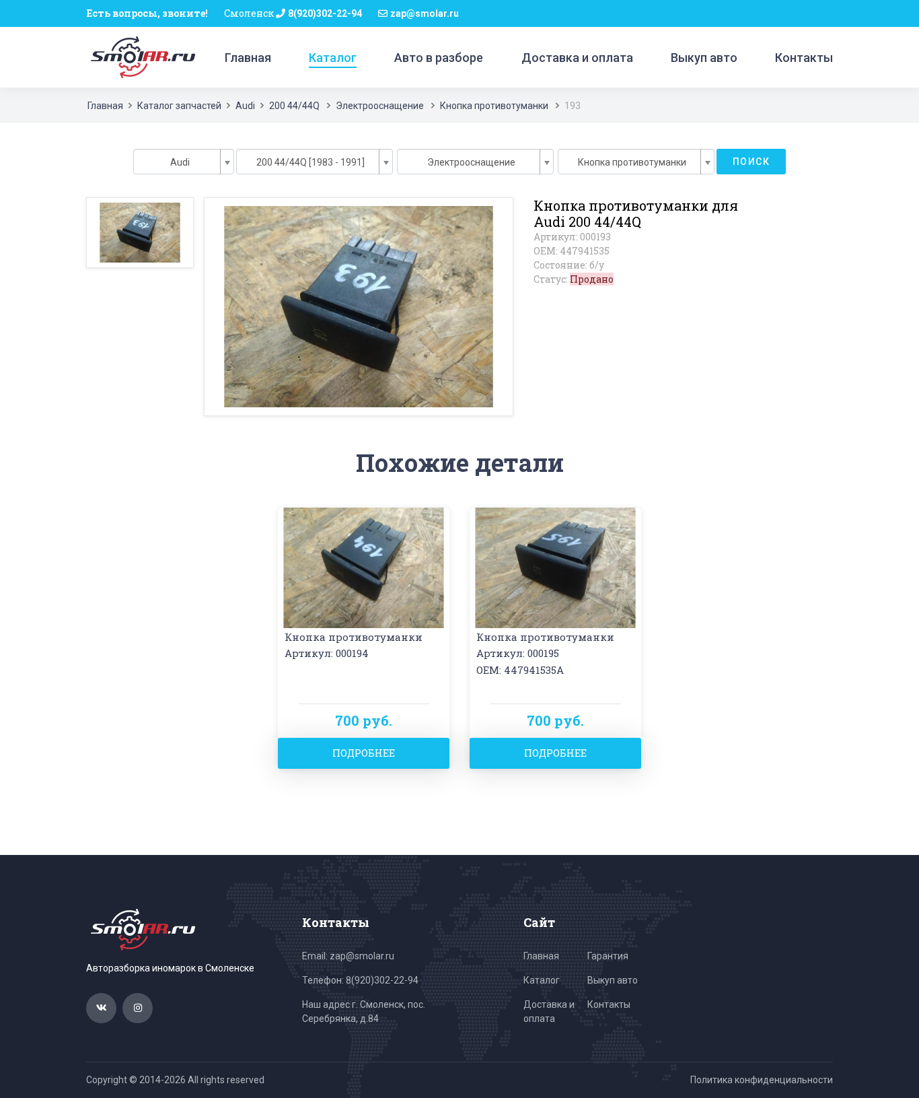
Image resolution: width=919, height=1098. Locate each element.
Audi (245, 105)
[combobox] (183, 161)
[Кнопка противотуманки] (363, 566)
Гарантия (607, 956)
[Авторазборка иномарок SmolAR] (140, 56)
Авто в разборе (438, 57)
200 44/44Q (294, 105)
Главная (248, 57)
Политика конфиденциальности (761, 1079)
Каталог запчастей (179, 105)
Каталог (333, 57)
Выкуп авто (704, 57)
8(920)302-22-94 (325, 13)
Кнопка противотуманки (494, 105)
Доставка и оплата (577, 57)
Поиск (751, 161)
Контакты (804, 57)
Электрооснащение (380, 105)
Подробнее (363, 753)
